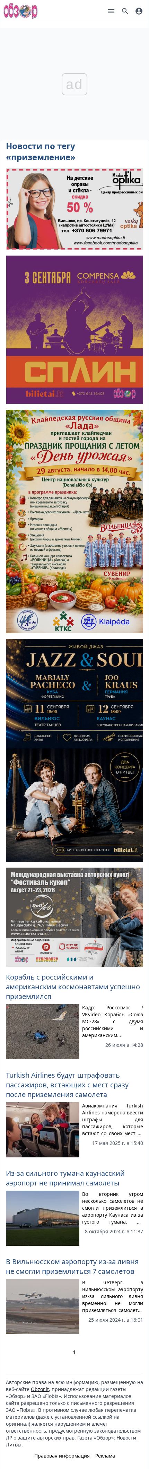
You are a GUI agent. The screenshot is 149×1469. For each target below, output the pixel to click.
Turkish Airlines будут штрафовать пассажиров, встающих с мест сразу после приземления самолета (67, 1084)
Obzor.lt (40, 1389)
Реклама (105, 1455)
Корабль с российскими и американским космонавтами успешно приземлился (73, 986)
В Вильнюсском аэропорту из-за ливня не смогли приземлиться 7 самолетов (72, 1266)
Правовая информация (62, 1455)
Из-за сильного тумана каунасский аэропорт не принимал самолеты (65, 1178)
